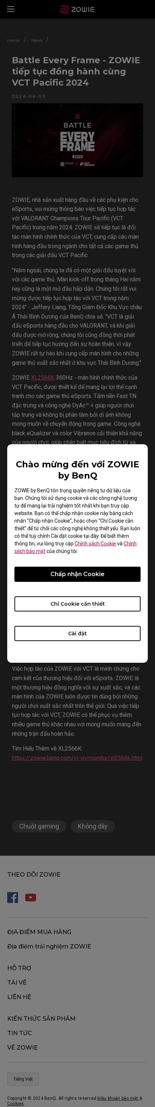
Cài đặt (77, 633)
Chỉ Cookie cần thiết (77, 604)
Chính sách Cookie (95, 543)
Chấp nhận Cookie (77, 574)
